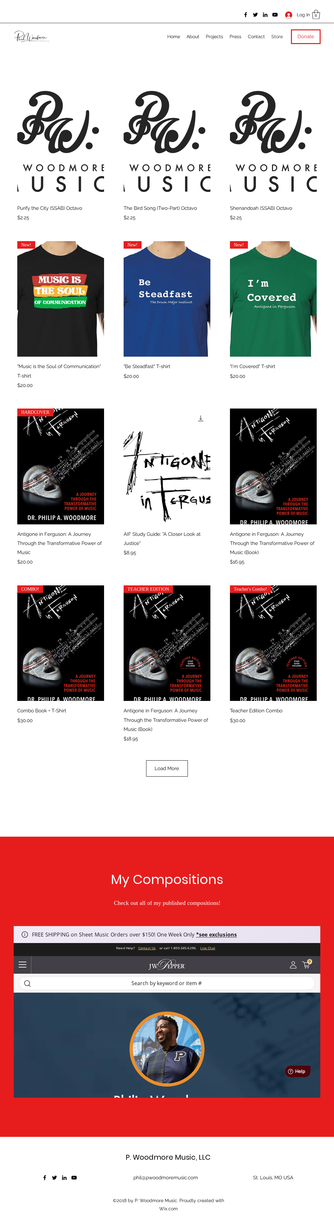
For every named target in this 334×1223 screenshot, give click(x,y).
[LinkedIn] (265, 14)
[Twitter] (255, 14)
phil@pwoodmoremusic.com (165, 1178)
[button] (316, 14)
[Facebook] (245, 14)
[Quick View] (60, 141)
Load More (167, 768)
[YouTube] (275, 14)
